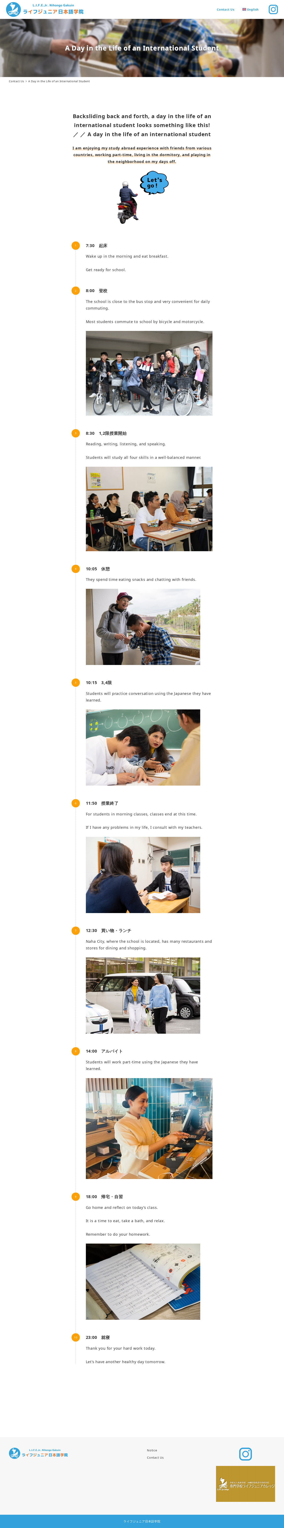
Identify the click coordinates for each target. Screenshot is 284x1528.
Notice (152, 1450)
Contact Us (155, 1457)
